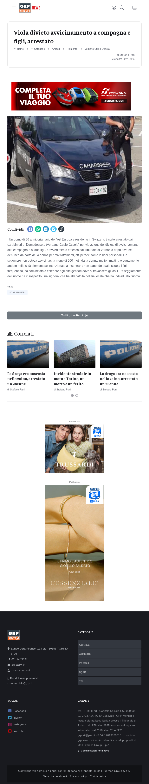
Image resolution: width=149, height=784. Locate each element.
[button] (122, 8)
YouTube (19, 731)
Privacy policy (78, 776)
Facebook (20, 710)
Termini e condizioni (55, 776)
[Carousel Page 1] (72, 395)
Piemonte (72, 48)
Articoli (56, 48)
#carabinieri (17, 292)
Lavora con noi (20, 670)
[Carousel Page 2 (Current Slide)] (76, 395)
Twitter (18, 717)
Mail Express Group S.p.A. (114, 770)
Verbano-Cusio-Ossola (97, 48)
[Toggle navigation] (14, 8)
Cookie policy (98, 776)
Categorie (39, 48)
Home (20, 48)
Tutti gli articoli (72, 315)
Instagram (20, 724)
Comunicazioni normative (95, 750)
